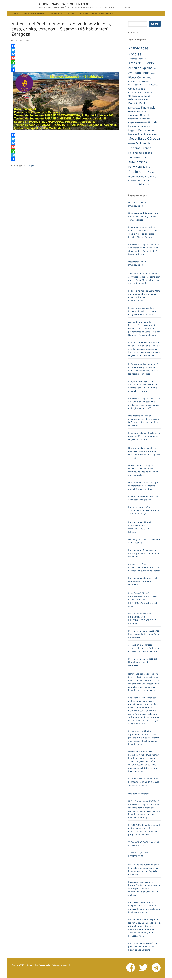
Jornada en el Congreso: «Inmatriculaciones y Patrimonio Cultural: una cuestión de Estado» (144, 567)
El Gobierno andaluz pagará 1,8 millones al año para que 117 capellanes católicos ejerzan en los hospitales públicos (143, 369)
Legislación (135, 130)
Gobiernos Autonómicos (139, 119)
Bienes (153, 73)
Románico (132, 181)
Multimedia (143, 143)
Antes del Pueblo (141, 63)
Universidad (156, 185)
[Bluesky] (65, 54)
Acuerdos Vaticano (137, 59)
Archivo (134, 32)
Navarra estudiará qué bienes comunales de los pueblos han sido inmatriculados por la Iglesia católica (144, 453)
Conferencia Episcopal (139, 96)
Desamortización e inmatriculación (137, 204)
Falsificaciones (134, 108)
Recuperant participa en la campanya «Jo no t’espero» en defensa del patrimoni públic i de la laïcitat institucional (144, 907)
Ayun (155, 68)
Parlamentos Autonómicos (137, 159)
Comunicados (136, 88)
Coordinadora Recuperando (64, 4)
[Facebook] (65, 46)
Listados (148, 130)
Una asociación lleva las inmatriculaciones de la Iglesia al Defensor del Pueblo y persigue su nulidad (143, 420)
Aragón (29, 40)
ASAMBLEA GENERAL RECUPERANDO (138, 854)
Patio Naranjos (137, 166)
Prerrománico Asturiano (142, 176)
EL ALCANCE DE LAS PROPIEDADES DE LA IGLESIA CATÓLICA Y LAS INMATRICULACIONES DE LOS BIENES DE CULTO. (142, 600)
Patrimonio (137, 171)
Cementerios (151, 84)
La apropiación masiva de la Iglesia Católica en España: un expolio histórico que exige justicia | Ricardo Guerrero (142, 232)
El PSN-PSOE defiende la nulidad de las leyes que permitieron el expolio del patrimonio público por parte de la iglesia (144, 830)
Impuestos (133, 126)
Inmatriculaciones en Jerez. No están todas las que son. (143, 498)
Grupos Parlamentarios (137, 123)
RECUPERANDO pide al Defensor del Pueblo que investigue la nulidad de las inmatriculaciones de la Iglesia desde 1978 (144, 403)
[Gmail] (65, 58)
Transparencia (132, 185)
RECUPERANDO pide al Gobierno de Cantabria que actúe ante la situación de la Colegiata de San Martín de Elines (144, 249)
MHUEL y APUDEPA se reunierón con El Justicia (144, 541)
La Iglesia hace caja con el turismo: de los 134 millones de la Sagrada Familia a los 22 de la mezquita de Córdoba (144, 386)
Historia (152, 122)
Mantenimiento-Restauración (142, 134)
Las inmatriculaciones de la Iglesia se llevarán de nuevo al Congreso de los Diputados (142, 311)
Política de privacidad (61, 965)
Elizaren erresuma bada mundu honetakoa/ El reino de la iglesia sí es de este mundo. (143, 781)
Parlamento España (140, 152)
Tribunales (145, 184)
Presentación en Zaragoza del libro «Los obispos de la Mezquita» (142, 581)
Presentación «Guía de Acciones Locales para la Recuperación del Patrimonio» (144, 553)
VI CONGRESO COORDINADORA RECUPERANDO (143, 844)
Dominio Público (138, 103)
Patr (149, 167)
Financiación (149, 107)
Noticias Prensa (139, 148)
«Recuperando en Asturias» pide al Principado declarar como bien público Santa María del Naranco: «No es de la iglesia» (144, 278)
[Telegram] (65, 66)
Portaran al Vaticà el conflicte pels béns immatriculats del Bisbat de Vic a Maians (142, 946)
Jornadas (145, 126)
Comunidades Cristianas (140, 92)
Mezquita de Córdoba (144, 138)
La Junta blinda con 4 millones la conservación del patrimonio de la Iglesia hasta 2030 (144, 436)
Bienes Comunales (139, 77)
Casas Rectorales (135, 85)
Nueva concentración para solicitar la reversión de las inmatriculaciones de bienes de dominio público (143, 470)
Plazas (151, 172)
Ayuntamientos (139, 73)
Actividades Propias (138, 51)
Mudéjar (131, 144)
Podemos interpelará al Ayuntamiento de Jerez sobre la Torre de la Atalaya (143, 510)
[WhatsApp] (65, 62)
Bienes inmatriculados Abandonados (142, 81)
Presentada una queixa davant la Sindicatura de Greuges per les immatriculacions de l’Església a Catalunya (143, 869)
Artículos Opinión (140, 68)
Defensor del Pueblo (138, 99)
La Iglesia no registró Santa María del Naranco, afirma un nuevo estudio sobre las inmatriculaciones (144, 296)
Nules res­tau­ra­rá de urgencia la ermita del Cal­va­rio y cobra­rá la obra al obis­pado (143, 216)
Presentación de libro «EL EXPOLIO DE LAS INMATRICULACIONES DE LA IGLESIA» (142, 527)
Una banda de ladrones (139, 793)
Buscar (154, 24)
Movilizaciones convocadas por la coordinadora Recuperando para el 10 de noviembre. (143, 485)
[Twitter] (65, 50)
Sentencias (144, 180)
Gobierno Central (138, 115)
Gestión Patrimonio (137, 111)
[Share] (65, 70)
